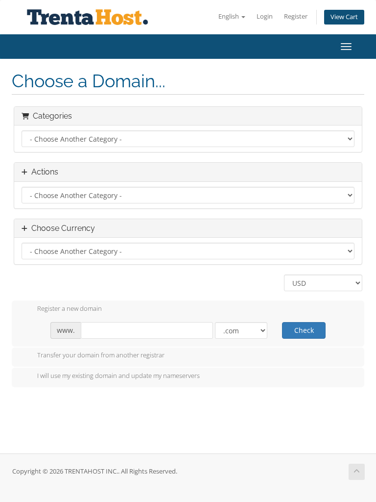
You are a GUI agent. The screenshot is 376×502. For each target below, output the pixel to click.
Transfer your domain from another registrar (100, 355)
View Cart (344, 17)
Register (295, 16)
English (229, 16)
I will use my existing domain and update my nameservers (118, 375)
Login (265, 16)
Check (304, 330)
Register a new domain (69, 308)
